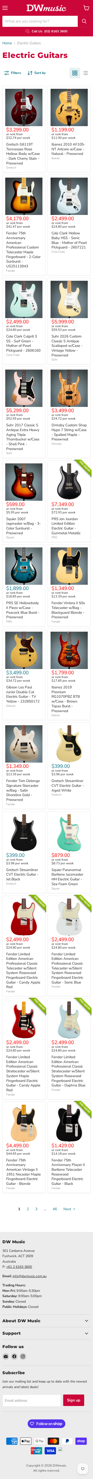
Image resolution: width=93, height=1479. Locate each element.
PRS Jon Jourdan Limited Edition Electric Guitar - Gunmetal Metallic (66, 526)
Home (7, 43)
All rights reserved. (46, 1470)
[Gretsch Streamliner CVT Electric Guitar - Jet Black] (23, 833)
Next (67, 1209)
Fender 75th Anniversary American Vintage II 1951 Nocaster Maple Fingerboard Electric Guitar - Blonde (23, 1172)
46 (55, 1209)
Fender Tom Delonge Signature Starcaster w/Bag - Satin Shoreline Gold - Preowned (23, 790)
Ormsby (57, 444)
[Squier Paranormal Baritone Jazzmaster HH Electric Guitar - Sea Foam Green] (69, 833)
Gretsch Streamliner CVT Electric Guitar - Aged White (68, 785)
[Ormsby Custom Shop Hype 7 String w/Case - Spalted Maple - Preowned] (69, 388)
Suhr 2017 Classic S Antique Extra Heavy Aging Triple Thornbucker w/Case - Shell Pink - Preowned (22, 437)
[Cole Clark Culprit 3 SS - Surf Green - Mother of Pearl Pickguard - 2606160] (23, 299)
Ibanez (56, 158)
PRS (54, 537)
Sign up (73, 1400)
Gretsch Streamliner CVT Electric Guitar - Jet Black (22, 874)
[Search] (84, 21)
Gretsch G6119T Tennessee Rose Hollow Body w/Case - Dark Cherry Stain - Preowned (23, 154)
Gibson (11, 706)
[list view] (85, 73)
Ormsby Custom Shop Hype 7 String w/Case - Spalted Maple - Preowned (69, 432)
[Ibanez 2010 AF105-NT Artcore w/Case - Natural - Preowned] (69, 107)
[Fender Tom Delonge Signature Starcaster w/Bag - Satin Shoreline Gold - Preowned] (23, 744)
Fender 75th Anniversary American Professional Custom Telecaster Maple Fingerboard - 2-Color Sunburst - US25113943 (23, 250)
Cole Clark (58, 252)
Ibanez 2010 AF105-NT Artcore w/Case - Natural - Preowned (68, 149)
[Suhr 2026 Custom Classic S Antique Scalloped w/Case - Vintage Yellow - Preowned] (69, 299)
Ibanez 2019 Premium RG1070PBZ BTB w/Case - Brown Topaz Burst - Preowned (66, 699)
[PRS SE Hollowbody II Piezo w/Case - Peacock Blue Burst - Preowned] (23, 566)
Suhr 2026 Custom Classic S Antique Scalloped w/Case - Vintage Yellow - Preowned (67, 346)
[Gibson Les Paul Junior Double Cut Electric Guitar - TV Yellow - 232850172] (23, 650)
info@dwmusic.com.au (29, 1276)
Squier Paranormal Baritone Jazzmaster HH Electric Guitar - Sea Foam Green (67, 876)
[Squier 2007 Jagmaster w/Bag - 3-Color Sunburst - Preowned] (23, 482)
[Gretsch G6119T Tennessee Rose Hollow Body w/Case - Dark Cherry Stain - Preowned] (23, 107)
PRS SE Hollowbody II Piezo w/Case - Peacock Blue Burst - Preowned (22, 610)
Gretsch (11, 167)
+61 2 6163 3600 (19, 1267)
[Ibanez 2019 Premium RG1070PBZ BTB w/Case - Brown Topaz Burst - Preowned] (69, 650)
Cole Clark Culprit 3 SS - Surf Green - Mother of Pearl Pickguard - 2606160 (23, 343)
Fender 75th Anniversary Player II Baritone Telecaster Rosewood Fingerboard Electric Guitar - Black (68, 1172)
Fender (10, 271)
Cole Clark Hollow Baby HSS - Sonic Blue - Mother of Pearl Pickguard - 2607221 (69, 240)
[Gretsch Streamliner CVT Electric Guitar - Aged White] (69, 744)
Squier (10, 537)
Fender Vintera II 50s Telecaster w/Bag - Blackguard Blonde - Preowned (68, 610)
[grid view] (75, 73)
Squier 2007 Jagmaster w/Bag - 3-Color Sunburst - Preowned (23, 526)
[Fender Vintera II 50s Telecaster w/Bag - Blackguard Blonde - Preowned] (69, 566)
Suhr (54, 359)
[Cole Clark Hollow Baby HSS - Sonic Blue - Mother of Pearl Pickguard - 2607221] (69, 196)
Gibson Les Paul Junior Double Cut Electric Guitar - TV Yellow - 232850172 (23, 694)
